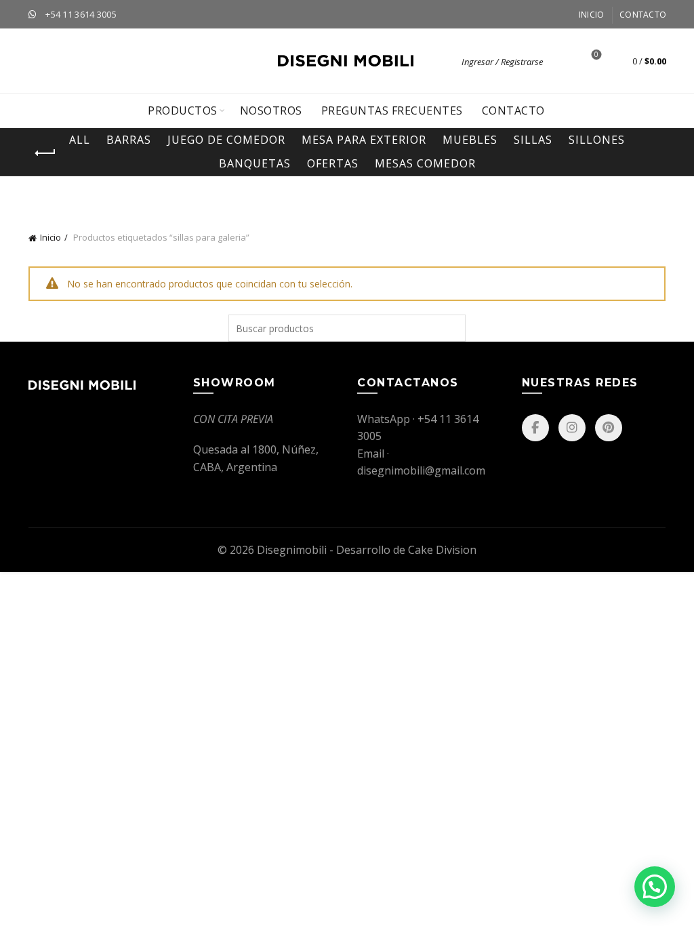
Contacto (642, 14)
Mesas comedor (425, 163)
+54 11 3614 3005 (81, 14)
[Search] (560, 61)
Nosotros (271, 110)
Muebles (470, 139)
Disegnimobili (292, 549)
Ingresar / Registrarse (502, 62)
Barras (128, 139)
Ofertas (333, 163)
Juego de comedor (226, 139)
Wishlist (596, 55)
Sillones (597, 139)
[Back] (45, 153)
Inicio (592, 14)
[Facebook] (535, 427)
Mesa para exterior (364, 139)
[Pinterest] (608, 427)
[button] (654, 886)
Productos (183, 110)
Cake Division (442, 549)
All (79, 139)
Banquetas (255, 163)
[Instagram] (572, 427)
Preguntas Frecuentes (392, 110)
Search (452, 328)
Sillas (533, 139)
